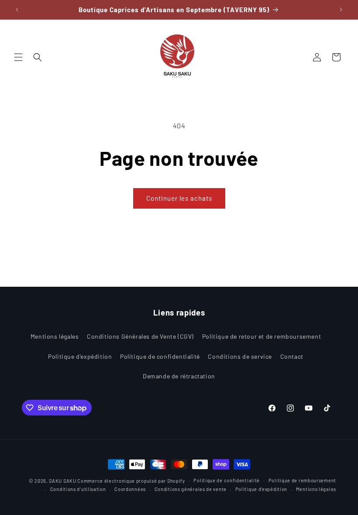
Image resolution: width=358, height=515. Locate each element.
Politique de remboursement (302, 480)
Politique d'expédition (80, 356)
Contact (291, 356)
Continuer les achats (179, 198)
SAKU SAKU (62, 481)
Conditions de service (240, 356)
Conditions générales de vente (191, 489)
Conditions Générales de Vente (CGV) (140, 336)
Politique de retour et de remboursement (261, 336)
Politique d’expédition (261, 489)
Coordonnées (130, 489)
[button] (18, 57)
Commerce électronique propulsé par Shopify (131, 481)
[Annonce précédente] (17, 9)
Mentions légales (55, 336)
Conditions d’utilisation (78, 489)
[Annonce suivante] (341, 9)
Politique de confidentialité (160, 356)
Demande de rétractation (179, 376)
